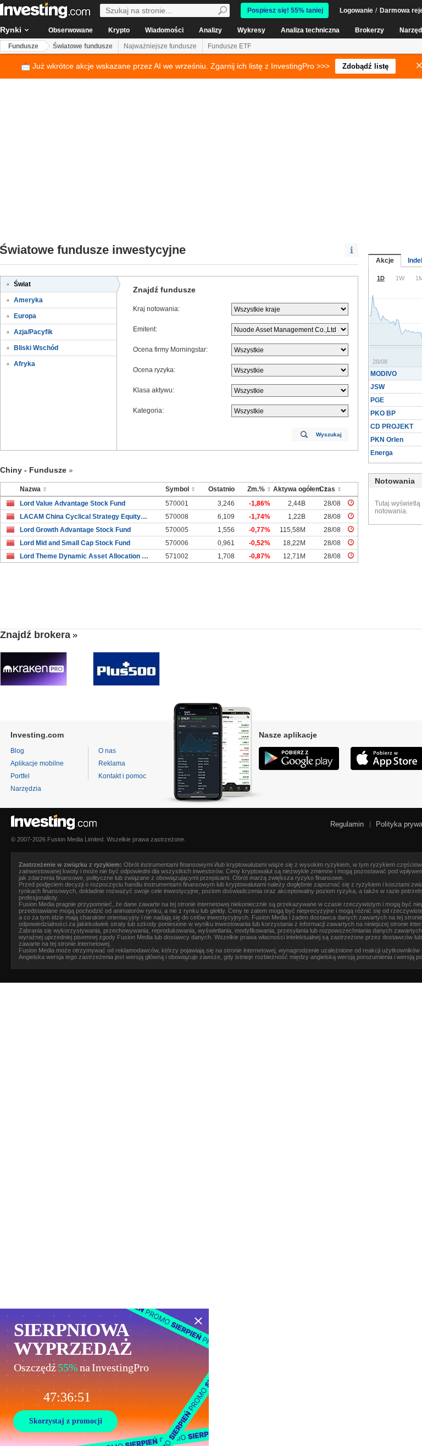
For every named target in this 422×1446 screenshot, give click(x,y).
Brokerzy (369, 30)
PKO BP (383, 413)
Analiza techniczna (310, 30)
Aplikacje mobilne (37, 763)
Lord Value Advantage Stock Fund (72, 503)
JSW (377, 387)
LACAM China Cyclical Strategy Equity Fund (84, 516)
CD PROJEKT (391, 426)
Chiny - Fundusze (33, 470)
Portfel (20, 776)
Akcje (385, 260)
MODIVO (383, 374)
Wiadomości (164, 30)
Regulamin (347, 824)
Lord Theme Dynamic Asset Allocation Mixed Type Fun (84, 556)
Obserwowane (70, 30)
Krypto (119, 30)
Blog (17, 751)
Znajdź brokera (35, 634)
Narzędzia (25, 789)
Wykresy (251, 30)
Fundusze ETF (229, 46)
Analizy (210, 30)
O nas (107, 751)
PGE (377, 400)
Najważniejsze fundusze (160, 46)
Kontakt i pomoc (122, 776)
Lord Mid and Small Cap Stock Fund (75, 543)
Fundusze (23, 46)
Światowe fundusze (83, 46)
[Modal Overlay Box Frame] (104, 1377)
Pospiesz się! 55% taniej (285, 10)
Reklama (111, 763)
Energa (381, 453)
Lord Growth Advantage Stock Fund (75, 530)
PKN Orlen (386, 440)
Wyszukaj (329, 434)
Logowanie (356, 10)
